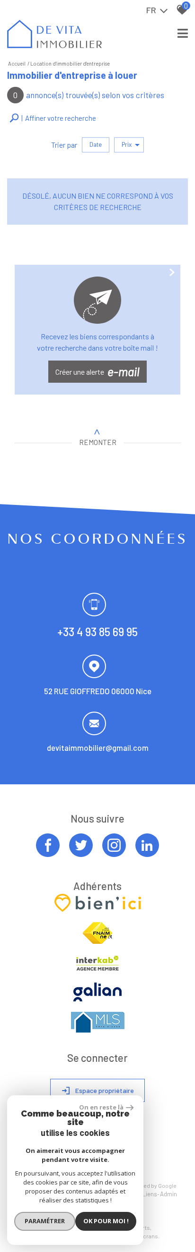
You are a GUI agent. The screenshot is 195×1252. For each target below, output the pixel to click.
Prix (127, 144)
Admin (168, 1194)
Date (95, 144)
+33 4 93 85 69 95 (97, 632)
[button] (52, 118)
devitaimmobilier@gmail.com (98, 747)
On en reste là (101, 1107)
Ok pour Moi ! (106, 1221)
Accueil (17, 63)
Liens (149, 1194)
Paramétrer (45, 1221)
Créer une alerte (97, 371)
